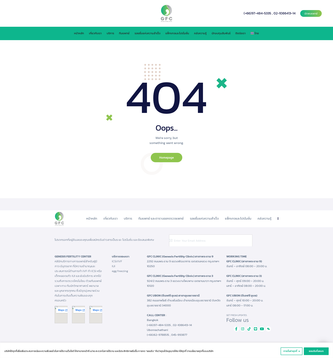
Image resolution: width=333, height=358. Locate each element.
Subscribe (273, 240)
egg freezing (120, 271)
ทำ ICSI (92, 271)
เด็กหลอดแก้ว (63, 276)
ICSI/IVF (117, 261)
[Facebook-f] (236, 329)
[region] (166, 350)
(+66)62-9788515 (158, 334)
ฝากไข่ (97, 276)
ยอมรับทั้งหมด (316, 351)
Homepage (166, 157)
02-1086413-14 (285, 13)
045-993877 (179, 334)
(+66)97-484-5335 (257, 13)
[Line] (255, 329)
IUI (113, 266)
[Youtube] (262, 329)
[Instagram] (242, 329)
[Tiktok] (249, 329)
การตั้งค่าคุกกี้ (290, 351)
